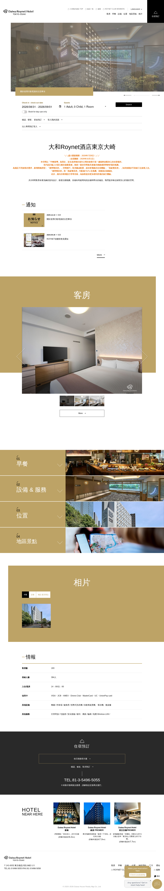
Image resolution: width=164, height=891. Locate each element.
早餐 (114, 14)
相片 (140, 14)
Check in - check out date (32, 102)
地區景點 (133, 14)
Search (129, 105)
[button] (156, 95)
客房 (108, 14)
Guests (67, 102)
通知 (158, 865)
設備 (120, 14)
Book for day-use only (37, 111)
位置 (125, 14)
